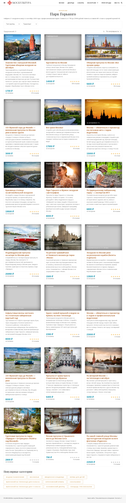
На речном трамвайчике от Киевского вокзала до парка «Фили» (60, 255)
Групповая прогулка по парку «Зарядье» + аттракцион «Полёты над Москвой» (20, 438)
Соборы (80, 3)
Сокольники (75, 482)
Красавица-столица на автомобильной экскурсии (19, 191)
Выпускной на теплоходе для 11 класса (23, 487)
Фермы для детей (77, 477)
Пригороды (106, 3)
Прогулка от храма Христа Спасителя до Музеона (58, 377)
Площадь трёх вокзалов (81, 487)
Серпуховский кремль (54, 482)
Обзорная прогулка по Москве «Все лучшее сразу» (103, 63)
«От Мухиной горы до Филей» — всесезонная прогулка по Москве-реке (20, 378)
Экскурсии (91, 3)
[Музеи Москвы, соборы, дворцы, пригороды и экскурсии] (19, 2)
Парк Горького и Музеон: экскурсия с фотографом (62, 191)
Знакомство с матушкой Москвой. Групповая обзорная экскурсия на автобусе (21, 65)
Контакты (118, 498)
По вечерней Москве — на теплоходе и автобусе (98, 377)
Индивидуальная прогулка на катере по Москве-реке (17, 254)
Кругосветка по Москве (56, 62)
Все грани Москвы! (54, 127)
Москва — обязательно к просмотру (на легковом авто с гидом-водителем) (103, 130)
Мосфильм (34, 477)
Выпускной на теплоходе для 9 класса (23, 482)
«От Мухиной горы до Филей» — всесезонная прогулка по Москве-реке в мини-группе (20, 130)
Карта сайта (91, 498)
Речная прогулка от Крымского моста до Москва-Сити (60, 437)
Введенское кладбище (54, 477)
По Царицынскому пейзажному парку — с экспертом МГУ (101, 191)
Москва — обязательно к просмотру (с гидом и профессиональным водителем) (103, 315)
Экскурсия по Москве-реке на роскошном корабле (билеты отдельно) (101, 255)
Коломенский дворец (55, 487)
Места (117, 3)
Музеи (61, 3)
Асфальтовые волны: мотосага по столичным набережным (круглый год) (19, 315)
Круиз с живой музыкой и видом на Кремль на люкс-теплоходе (62, 314)
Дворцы (71, 3)
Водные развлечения (15, 477)
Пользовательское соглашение (105, 498)
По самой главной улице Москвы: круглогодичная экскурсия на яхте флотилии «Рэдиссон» (102, 438)
